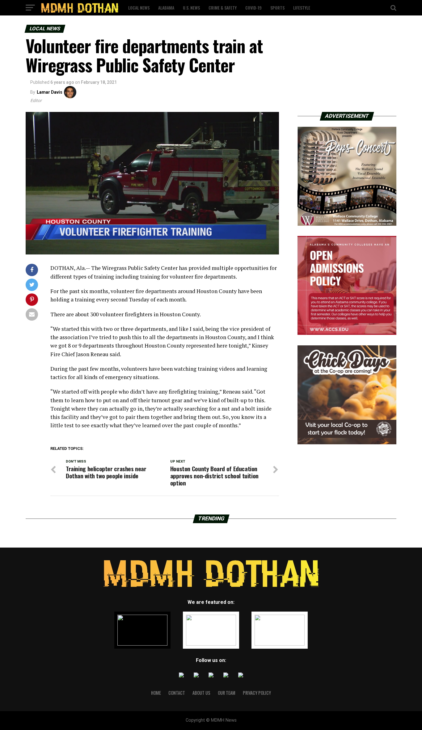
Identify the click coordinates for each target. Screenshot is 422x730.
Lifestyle (301, 7)
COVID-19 (253, 7)
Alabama (166, 7)
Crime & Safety (223, 7)
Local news (139, 7)
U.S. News (191, 7)
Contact (176, 692)
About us (201, 692)
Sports (277, 7)
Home (156, 692)
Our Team (226, 692)
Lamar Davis (49, 92)
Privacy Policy (257, 692)
